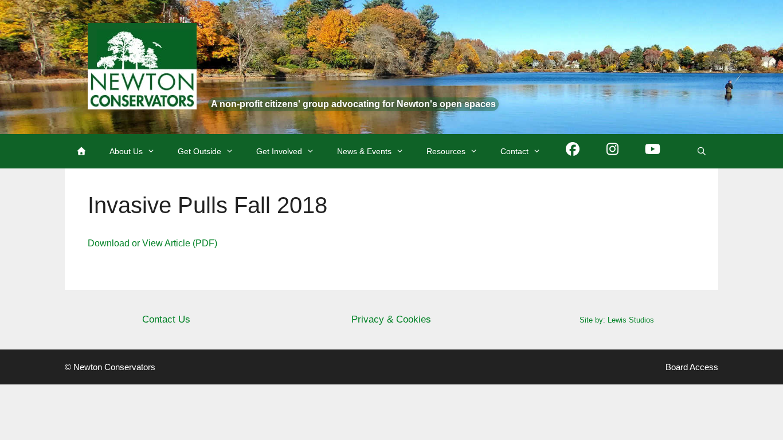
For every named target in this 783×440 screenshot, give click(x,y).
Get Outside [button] (199, 151)
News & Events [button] (364, 151)
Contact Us (166, 319)
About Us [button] (126, 151)
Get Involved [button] (279, 151)
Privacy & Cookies (391, 319)
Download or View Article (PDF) (152, 243)
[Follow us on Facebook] (573, 151)
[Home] (81, 151)
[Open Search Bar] (701, 151)
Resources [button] (445, 151)
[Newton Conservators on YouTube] (653, 151)
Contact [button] (514, 151)
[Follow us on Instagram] (613, 151)
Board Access (691, 367)
